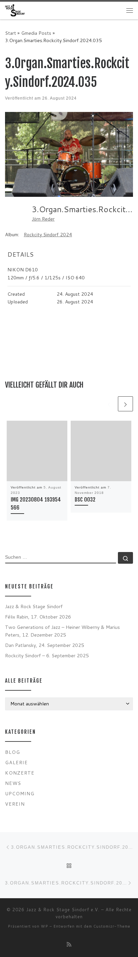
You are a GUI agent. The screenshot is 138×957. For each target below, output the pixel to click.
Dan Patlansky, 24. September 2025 (44, 645)
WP (44, 926)
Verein (15, 803)
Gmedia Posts (36, 32)
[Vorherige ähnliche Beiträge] (109, 403)
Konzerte (19, 772)
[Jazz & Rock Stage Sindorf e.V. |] (15, 10)
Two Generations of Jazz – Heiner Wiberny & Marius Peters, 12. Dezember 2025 (62, 631)
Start (10, 32)
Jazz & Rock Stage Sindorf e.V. (62, 910)
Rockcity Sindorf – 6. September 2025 (47, 655)
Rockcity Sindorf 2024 (48, 234)
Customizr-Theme (111, 926)
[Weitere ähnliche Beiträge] (125, 403)
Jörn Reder (43, 219)
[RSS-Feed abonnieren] (69, 944)
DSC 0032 (85, 499)
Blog (12, 752)
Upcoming (19, 793)
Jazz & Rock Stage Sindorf (34, 606)
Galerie (16, 762)
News (13, 783)
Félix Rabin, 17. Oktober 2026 (38, 616)
